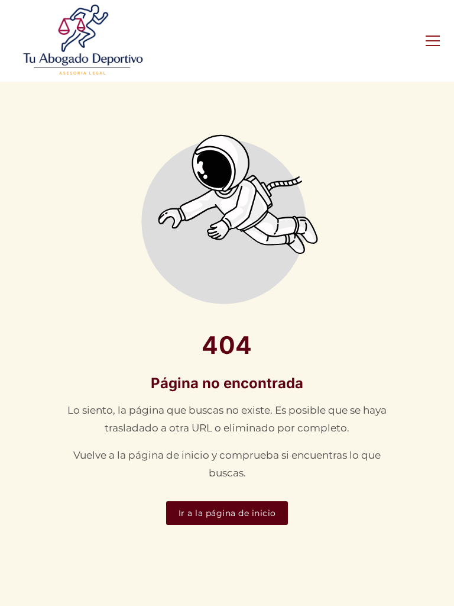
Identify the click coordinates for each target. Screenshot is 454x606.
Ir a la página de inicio (227, 513)
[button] (433, 41)
